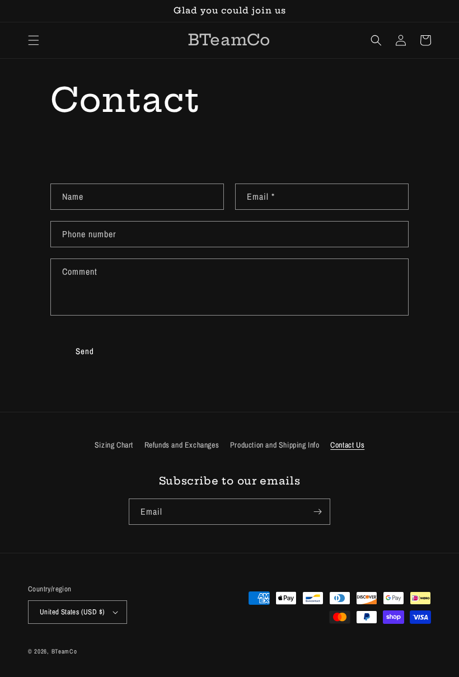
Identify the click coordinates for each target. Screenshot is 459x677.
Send (85, 351)
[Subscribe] (317, 512)
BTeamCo (64, 651)
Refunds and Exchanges (181, 445)
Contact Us (347, 445)
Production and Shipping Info (275, 445)
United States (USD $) (72, 612)
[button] (33, 40)
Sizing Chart (114, 445)
